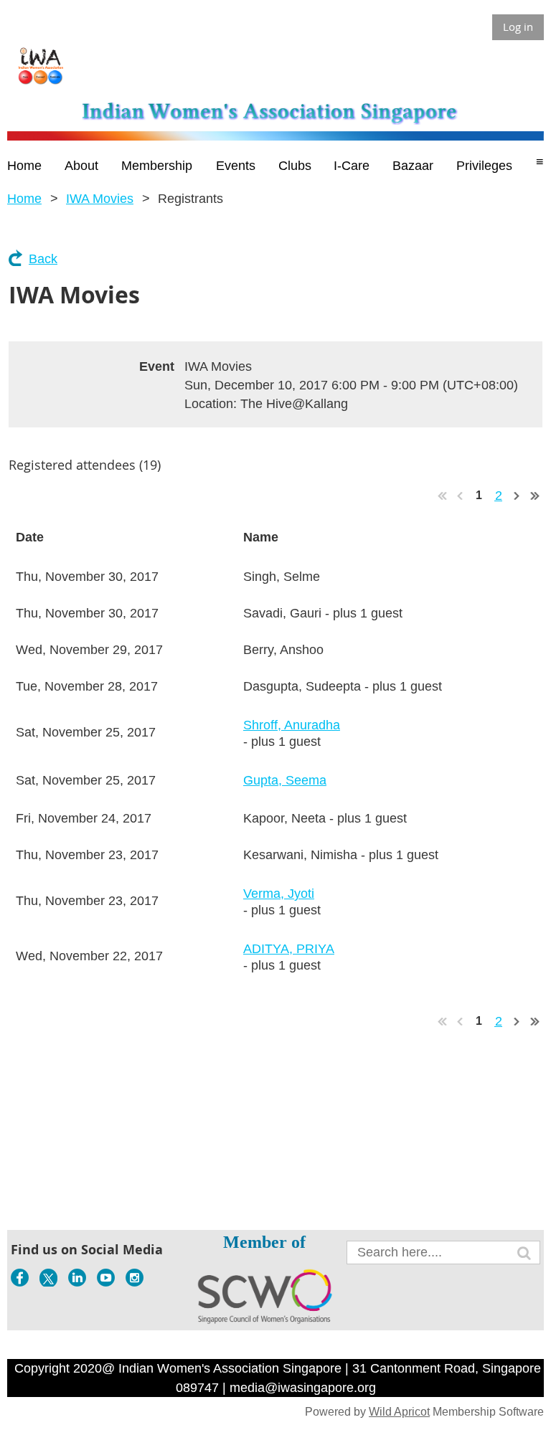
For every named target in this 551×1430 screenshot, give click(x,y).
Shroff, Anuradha (291, 725)
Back (43, 259)
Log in (518, 26)
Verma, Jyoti (278, 893)
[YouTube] (106, 1278)
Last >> (535, 495)
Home (24, 198)
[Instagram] (134, 1278)
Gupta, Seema (284, 780)
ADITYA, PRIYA (288, 949)
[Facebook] (20, 1278)
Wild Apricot (399, 1412)
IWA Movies (99, 198)
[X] (48, 1278)
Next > (517, 495)
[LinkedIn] (77, 1278)
